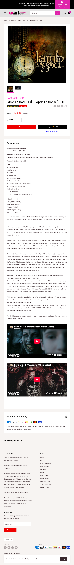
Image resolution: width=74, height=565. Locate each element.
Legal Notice (44, 475)
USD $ (7, 539)
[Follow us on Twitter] (9, 547)
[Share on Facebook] (54, 106)
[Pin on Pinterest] (58, 106)
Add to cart (21, 127)
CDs (41, 460)
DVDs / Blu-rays (45, 463)
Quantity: (10, 119)
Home (5, 20)
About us (43, 469)
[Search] (57, 13)
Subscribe (10, 530)
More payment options (52, 131)
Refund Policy (44, 478)
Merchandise (44, 466)
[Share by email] (65, 106)
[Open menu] (5, 13)
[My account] (65, 13)
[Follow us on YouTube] (16, 547)
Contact (42, 472)
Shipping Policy (45, 481)
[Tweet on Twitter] (62, 106)
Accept (63, 559)
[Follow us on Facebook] (5, 547)
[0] (68, 13)
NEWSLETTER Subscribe (62, 6)
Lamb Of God (15, 98)
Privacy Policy (44, 487)
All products (12, 20)
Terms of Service (45, 484)
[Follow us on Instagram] (12, 547)
